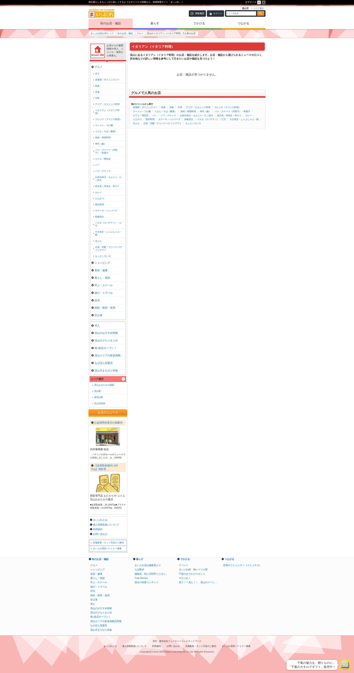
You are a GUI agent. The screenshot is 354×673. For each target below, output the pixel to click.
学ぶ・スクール (104, 285)
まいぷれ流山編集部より (148, 565)
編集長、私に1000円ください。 (152, 573)
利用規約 (98, 529)
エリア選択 (97, 378)
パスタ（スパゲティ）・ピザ (211, 119)
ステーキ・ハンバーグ (169, 119)
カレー (248, 115)
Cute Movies (141, 578)
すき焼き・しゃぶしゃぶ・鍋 (244, 119)
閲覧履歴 (199, 13)
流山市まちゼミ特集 (106, 370)
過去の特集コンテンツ (147, 582)
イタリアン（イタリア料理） (107, 111)
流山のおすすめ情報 (106, 332)
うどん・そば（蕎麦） (166, 111)
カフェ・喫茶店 (140, 115)
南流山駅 (98, 397)
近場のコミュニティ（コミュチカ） (242, 565)
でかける (199, 23)
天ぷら (136, 123)
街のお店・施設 (110, 23)
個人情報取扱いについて (106, 524)
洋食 (171, 107)
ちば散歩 (139, 569)
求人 (97, 325)
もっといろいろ (193, 123)
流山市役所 (99, 403)
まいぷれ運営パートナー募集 (107, 548)
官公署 (98, 315)
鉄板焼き (188, 119)
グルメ (140, 33)
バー (154, 115)
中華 (180, 107)
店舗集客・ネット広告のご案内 (108, 542)
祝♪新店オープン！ (106, 348)
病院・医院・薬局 (105, 307)
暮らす (154, 23)
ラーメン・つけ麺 (142, 111)
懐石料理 (150, 119)
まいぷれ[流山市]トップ (102, 33)
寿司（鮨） (205, 111)
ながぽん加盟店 (104, 362)
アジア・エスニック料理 (198, 107)
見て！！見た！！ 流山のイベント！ (199, 582)
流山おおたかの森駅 (104, 385)
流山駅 (97, 391)
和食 (163, 107)
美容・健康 (101, 270)
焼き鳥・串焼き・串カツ (229, 115)
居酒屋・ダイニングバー (145, 107)
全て (97, 74)
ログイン (217, 13)
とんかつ (137, 119)
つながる (243, 23)
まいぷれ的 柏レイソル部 (193, 569)
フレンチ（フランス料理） (227, 107)
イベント (183, 565)
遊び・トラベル (104, 292)
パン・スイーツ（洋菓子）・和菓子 (232, 111)
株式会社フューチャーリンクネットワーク (180, 641)
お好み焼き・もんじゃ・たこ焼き (196, 115)
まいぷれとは (100, 520)
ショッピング (102, 262)
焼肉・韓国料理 (188, 111)
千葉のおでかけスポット (192, 573)
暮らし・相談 (102, 277)
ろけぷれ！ (185, 578)
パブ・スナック (168, 115)
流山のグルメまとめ (106, 340)
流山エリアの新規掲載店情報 (110, 355)
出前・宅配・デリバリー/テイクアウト (162, 123)
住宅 (97, 300)
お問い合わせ (100, 534)
